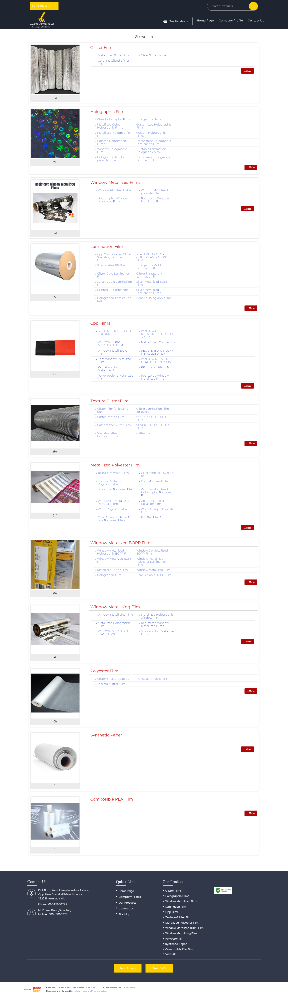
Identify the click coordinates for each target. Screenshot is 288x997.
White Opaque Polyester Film (158, 511)
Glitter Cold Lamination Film (113, 275)
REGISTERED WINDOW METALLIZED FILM (157, 352)
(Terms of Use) (128, 987)
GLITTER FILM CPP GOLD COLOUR (115, 332)
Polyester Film (104, 671)
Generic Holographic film (153, 298)
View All (170, 954)
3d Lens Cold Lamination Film (114, 283)
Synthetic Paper (106, 735)
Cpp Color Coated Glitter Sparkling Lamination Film (114, 257)
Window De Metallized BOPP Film (152, 552)
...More (247, 71)
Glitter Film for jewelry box (112, 410)
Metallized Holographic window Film (157, 616)
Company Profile (231, 20)
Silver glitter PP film (111, 265)
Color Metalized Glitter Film (113, 62)
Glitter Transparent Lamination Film (149, 275)
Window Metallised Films (115, 182)
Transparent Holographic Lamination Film (153, 142)
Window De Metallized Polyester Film (113, 502)
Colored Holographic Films (111, 142)
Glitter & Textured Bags (113, 678)
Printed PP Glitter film (112, 289)
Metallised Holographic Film (113, 134)
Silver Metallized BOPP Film (152, 283)
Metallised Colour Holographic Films (110, 126)
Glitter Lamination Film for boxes (152, 410)
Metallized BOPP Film (112, 569)
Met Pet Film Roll (153, 517)
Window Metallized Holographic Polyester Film (156, 492)
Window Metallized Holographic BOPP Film (113, 552)
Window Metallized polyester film (154, 192)
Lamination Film (106, 246)
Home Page (205, 20)
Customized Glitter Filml (114, 425)
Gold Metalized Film (155, 481)
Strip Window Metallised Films (158, 633)
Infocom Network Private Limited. (90, 991)
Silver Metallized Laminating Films (148, 291)
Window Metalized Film (114, 190)
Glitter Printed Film (110, 417)
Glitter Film (144, 433)
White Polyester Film (112, 509)
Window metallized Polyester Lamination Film (151, 561)
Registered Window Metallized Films (155, 624)
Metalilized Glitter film (113, 55)
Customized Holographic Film (153, 126)
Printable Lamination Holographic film (151, 150)
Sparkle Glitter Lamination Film (108, 435)
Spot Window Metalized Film (114, 360)
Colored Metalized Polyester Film (111, 483)
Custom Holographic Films (151, 134)
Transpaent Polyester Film (154, 678)
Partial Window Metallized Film (108, 369)
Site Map (124, 914)
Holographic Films (108, 111)
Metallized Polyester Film (115, 465)
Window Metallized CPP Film (114, 352)
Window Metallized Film (153, 569)
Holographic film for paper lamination (111, 159)
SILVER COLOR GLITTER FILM (152, 427)
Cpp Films (100, 323)
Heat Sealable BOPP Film (153, 575)
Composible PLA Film (111, 799)
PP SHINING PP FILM (155, 367)
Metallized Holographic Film (114, 624)
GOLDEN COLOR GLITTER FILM (154, 418)
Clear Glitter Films (153, 55)
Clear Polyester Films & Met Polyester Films (114, 519)
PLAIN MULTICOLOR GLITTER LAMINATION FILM (151, 257)
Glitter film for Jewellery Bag (157, 474)
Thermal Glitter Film (111, 684)
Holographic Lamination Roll (114, 299)
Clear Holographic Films (114, 119)
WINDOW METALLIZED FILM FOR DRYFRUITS (157, 360)
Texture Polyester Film (113, 472)
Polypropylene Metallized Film (115, 377)
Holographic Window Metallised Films (113, 200)
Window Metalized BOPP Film (120, 542)
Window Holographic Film (112, 150)
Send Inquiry (41, 5)
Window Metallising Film (115, 606)
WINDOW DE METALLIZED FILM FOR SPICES (157, 334)
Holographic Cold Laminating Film (148, 267)
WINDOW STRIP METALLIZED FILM (110, 344)
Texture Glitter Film (109, 401)
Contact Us (256, 20)
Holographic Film (148, 119)
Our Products (178, 21)
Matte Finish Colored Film (159, 342)
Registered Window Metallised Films (155, 200)
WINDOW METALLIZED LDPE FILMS (114, 633)
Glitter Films (102, 47)
